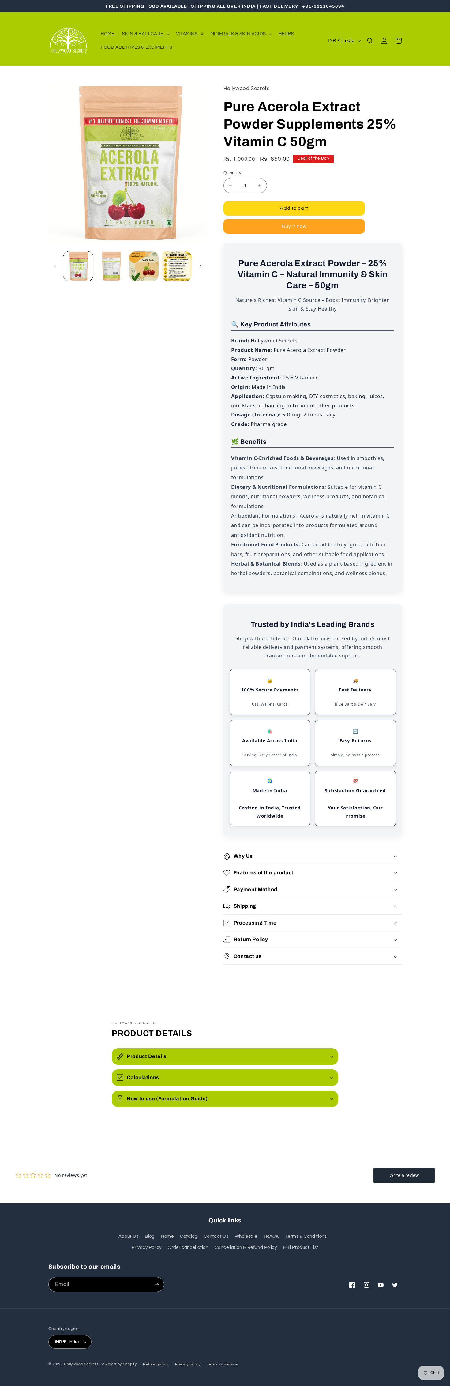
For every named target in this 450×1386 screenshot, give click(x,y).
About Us (128, 1236)
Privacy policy (188, 1364)
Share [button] (237, 976)
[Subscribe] (156, 1284)
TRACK (271, 1236)
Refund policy (156, 1364)
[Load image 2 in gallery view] (111, 266)
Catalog (188, 1236)
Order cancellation (188, 1247)
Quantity (232, 173)
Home (167, 1236)
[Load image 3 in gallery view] (144, 266)
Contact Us (216, 1236)
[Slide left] (55, 266)
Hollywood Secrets (81, 1364)
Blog (150, 1236)
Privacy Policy (147, 1247)
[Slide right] (200, 266)
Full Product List (300, 1247)
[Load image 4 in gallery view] (177, 266)
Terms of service (222, 1364)
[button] (145, 34)
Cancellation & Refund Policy (246, 1247)
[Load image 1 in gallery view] (78, 266)
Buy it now (294, 226)
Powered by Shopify (118, 1364)
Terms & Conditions (306, 1236)
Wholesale (246, 1236)
